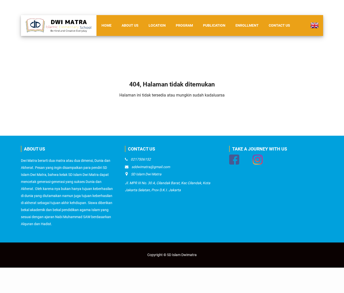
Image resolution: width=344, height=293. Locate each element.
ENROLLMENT (247, 25)
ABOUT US (130, 25)
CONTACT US (279, 25)
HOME (106, 25)
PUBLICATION (214, 25)
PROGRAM (184, 25)
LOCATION (157, 25)
